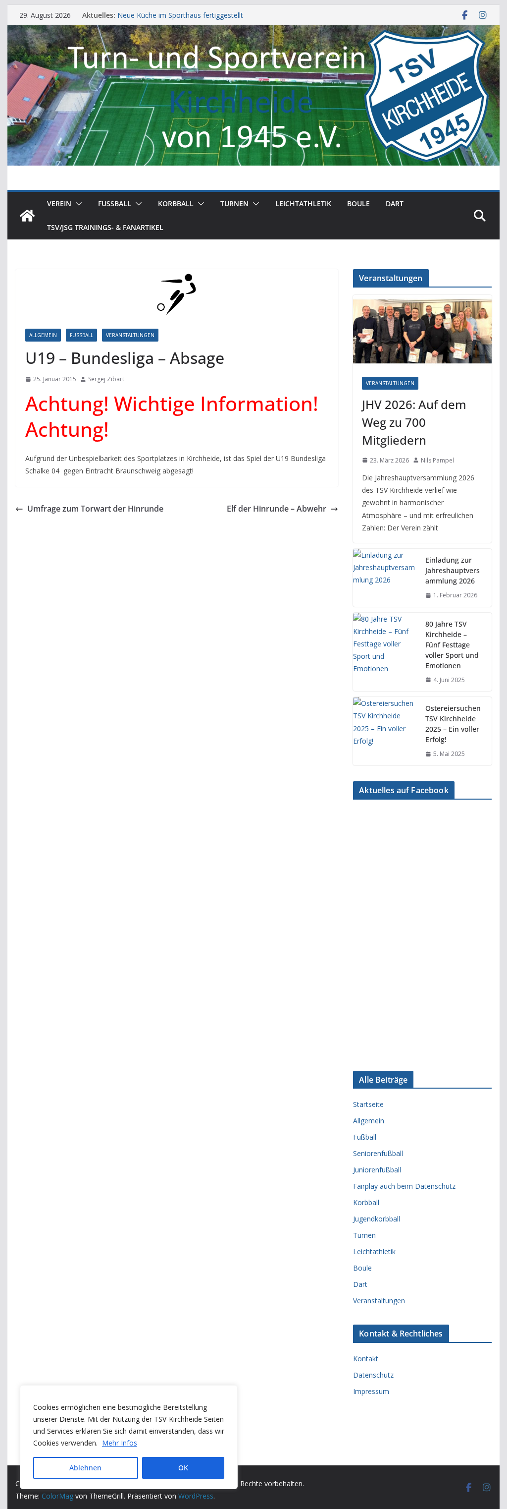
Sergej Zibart (106, 379)
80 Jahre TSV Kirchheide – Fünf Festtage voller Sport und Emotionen (452, 644)
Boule (358, 203)
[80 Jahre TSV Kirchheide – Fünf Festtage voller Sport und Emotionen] (385, 652)
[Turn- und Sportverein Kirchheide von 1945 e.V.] (253, 32)
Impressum (371, 1391)
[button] (76, 204)
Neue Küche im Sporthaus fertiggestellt (180, 15)
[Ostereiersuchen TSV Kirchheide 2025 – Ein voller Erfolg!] (385, 731)
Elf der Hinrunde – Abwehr (276, 508)
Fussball (114, 203)
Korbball (176, 203)
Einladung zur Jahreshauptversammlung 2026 (452, 570)
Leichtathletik (303, 203)
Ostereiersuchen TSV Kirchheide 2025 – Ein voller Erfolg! (453, 723)
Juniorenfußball (377, 1169)
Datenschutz (373, 1375)
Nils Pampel (437, 460)
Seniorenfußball (378, 1153)
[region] (129, 1437)
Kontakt (365, 1358)
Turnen (234, 203)
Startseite (368, 1104)
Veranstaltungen (130, 335)
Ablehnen (85, 1467)
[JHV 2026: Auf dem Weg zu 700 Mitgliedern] (422, 331)
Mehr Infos (119, 1443)
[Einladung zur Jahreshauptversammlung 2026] (385, 578)
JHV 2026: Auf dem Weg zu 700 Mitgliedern (414, 422)
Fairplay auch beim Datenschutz (404, 1186)
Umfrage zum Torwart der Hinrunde (95, 508)
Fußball (81, 335)
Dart (395, 203)
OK (183, 1467)
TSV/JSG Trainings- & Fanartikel (105, 227)
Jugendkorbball (376, 1218)
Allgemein (43, 335)
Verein (59, 203)
